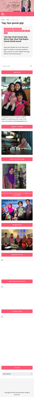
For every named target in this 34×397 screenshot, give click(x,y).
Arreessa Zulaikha (19, 31)
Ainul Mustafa (8, 29)
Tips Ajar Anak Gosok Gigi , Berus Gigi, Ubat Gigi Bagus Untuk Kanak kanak (16, 39)
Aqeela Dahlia (17, 29)
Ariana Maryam (8, 31)
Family (27, 31)
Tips (6, 33)
